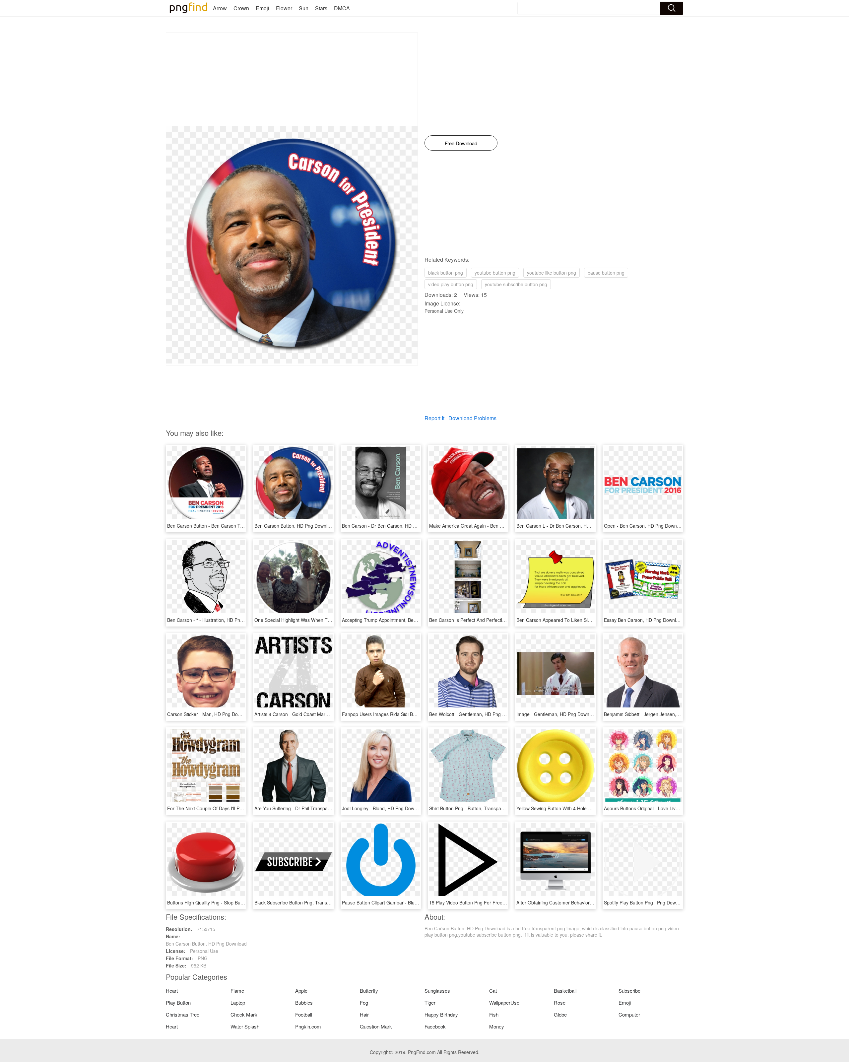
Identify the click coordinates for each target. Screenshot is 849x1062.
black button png (445, 272)
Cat (493, 990)
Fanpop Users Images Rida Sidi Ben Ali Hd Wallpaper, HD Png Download (418, 714)
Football (303, 1014)
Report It (434, 418)
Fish (493, 1014)
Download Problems (472, 418)
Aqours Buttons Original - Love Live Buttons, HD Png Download (670, 808)
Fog (364, 1002)
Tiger (429, 1002)
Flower (284, 8)
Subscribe (629, 990)
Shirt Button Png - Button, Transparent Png (474, 808)
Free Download (461, 143)
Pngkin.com (308, 1026)
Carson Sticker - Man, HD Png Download (210, 714)
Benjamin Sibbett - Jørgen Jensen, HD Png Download (660, 714)
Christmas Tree (182, 1014)
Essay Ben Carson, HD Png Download (644, 620)
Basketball (565, 990)
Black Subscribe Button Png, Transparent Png (302, 902)
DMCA (342, 8)
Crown (241, 8)
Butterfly (369, 990)
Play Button (178, 1002)
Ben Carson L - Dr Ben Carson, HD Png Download (569, 525)
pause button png (606, 272)
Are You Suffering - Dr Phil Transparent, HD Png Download (315, 808)
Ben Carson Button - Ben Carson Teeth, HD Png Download (229, 525)
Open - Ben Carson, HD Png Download (645, 525)
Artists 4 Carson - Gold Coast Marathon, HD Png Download (316, 714)
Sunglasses (437, 990)
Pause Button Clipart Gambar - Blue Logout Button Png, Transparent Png (418, 902)
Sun (303, 8)
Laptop (237, 1002)
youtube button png (495, 272)
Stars (321, 8)
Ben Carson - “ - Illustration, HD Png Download (216, 620)
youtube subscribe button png (516, 284)
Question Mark (376, 1026)
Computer (629, 1014)
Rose (559, 1002)
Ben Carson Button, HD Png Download (294, 525)
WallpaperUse (504, 1002)
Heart (172, 990)
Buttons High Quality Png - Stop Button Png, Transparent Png (231, 902)
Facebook (435, 1026)
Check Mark (243, 1014)
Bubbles (304, 1002)
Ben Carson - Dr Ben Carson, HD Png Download (392, 525)
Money (496, 1026)
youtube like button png (551, 272)
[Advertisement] (292, 79)
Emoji (262, 8)
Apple (301, 990)
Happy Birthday (441, 1014)
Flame (237, 990)
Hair (364, 1014)
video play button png (450, 284)
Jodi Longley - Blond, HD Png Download (384, 808)
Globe (560, 1014)
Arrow (220, 8)
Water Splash (244, 1026)
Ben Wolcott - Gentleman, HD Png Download (476, 714)
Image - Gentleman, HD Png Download (557, 714)
